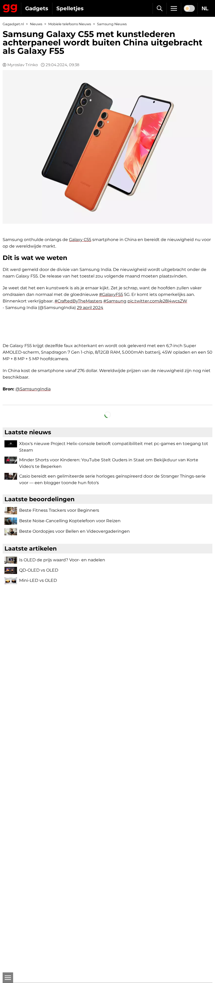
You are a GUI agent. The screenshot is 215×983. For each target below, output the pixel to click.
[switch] (189, 8)
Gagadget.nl (13, 24)
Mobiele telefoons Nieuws (69, 24)
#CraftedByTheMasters (78, 301)
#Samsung (114, 301)
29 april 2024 (90, 307)
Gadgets (36, 8)
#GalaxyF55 (111, 294)
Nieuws (36, 24)
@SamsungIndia (33, 388)
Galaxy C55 (80, 239)
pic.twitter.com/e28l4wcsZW (157, 301)
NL (205, 8)
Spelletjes (70, 8)
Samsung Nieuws (112, 24)
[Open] (8, 977)
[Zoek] (159, 8)
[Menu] (173, 8)
